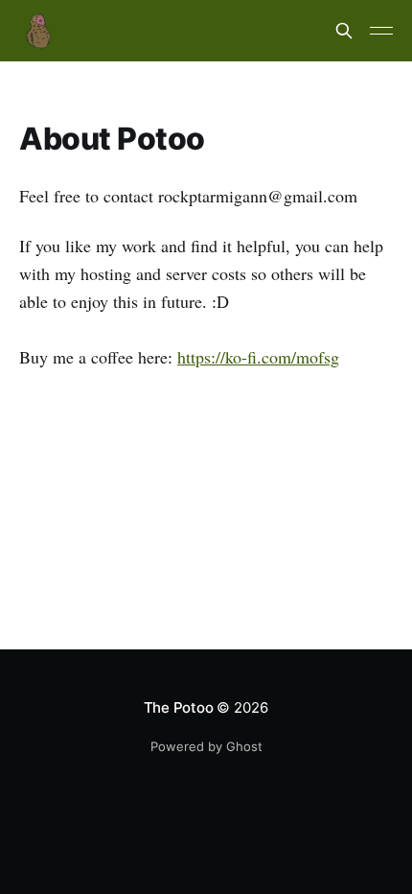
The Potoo (179, 707)
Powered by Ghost (206, 746)
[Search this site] (344, 30)
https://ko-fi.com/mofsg (258, 356)
